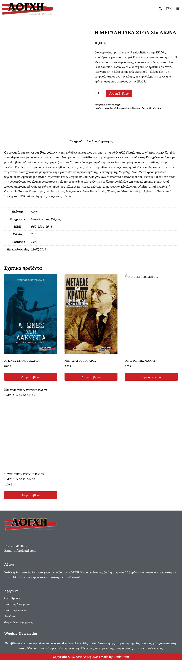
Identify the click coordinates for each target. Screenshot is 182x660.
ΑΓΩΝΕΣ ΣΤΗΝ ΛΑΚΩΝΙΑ (21, 360)
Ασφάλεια (10, 616)
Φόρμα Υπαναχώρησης (18, 622)
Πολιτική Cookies (15, 610)
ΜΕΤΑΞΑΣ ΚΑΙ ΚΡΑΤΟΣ (80, 360)
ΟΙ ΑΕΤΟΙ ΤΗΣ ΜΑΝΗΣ (140, 360)
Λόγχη (145, 108)
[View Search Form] (160, 8)
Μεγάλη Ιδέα (155, 108)
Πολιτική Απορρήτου (17, 604)
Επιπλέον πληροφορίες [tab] (100, 141)
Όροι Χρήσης (12, 598)
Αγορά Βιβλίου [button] (31, 377)
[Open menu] (178, 8)
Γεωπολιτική (110, 108)
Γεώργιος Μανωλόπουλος (129, 108)
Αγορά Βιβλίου (119, 93)
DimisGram (121, 657)
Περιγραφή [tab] (75, 141)
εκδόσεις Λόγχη (113, 104)
